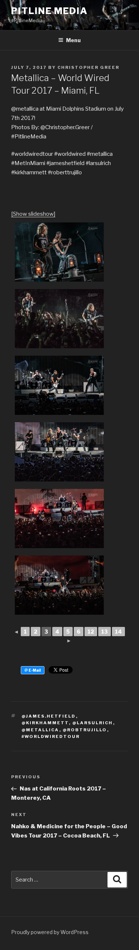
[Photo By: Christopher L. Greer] (59, 252)
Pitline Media (49, 11)
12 (90, 631)
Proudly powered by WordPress (50, 932)
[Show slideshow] (33, 214)
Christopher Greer (88, 67)
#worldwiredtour (50, 736)
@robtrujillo (85, 729)
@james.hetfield (48, 716)
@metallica (40, 729)
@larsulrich (92, 722)
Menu (73, 40)
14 (118, 631)
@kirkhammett (45, 722)
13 (104, 631)
